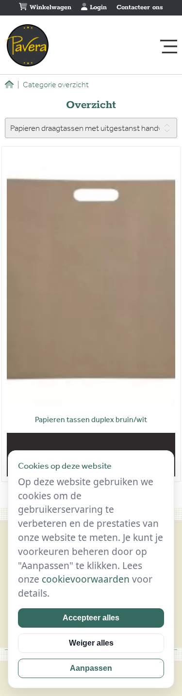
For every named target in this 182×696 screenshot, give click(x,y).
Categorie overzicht (53, 84)
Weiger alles (91, 643)
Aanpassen (91, 668)
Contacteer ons (139, 7)
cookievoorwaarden (86, 578)
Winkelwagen (49, 7)
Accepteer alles (91, 618)
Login (97, 7)
